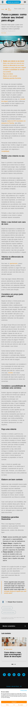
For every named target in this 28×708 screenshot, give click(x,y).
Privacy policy (23, 690)
